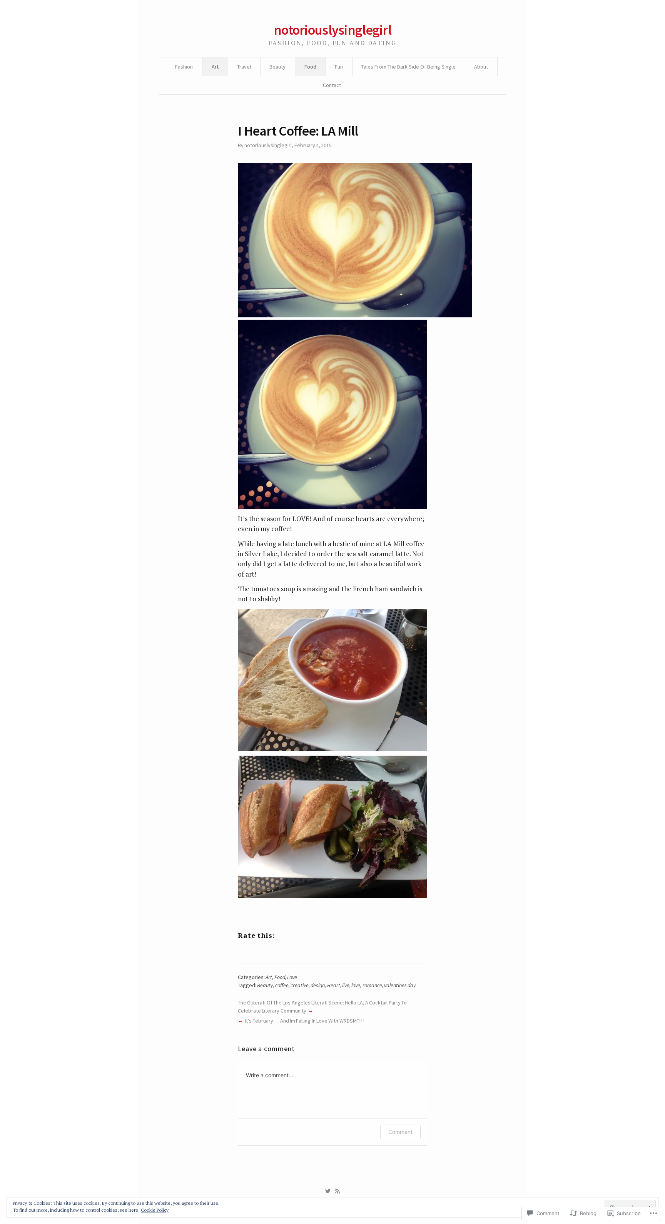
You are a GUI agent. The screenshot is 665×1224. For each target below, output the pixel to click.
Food (310, 66)
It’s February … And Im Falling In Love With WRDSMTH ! (304, 1020)
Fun (339, 66)
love (355, 985)
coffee (282, 985)
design (318, 985)
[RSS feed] (337, 1191)
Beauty (277, 66)
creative (300, 985)
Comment (400, 1131)
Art (215, 66)
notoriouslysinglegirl (332, 30)
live (345, 985)
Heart (333, 985)
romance (372, 985)
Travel (244, 66)
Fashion (184, 66)
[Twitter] (328, 1191)
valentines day (400, 985)
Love (292, 977)
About (481, 66)
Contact (332, 85)
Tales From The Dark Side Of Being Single (408, 66)
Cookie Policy (155, 1210)
